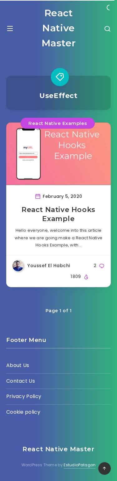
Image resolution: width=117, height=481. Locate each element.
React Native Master (58, 28)
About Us (17, 365)
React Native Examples (57, 123)
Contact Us (20, 381)
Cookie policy (23, 412)
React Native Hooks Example (58, 214)
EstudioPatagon (79, 465)
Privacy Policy (23, 396)
